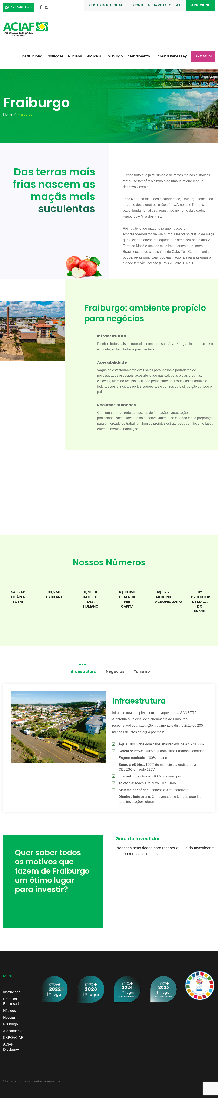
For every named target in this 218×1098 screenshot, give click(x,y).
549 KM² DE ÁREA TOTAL (18, 597)
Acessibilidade (112, 362)
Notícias (93, 56)
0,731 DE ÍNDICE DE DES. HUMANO (91, 599)
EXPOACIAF (203, 56)
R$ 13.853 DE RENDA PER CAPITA (127, 599)
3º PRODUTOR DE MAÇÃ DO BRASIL (200, 602)
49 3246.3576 (21, 7)
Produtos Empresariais (13, 1001)
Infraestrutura (111, 336)
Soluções (56, 56)
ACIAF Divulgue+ (11, 1047)
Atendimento (138, 56)
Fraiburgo (114, 56)
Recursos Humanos (116, 404)
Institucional (32, 56)
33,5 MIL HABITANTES (56, 594)
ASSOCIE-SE (200, 5)
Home (7, 114)
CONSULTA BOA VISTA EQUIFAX (156, 5)
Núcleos (75, 56)
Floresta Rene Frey (171, 56)
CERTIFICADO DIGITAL (105, 5)
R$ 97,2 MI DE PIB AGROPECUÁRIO (168, 597)
